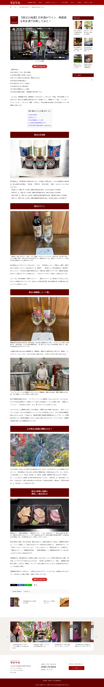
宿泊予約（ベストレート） (52, 2)
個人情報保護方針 (57, 680)
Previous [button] (8, 637)
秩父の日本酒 (32, 114)
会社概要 (45, 680)
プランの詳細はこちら (77, 668)
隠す (49, 111)
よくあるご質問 (64, 2)
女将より (41, 2)
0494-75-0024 (48, 667)
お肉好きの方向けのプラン (38, 571)
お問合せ (79, 2)
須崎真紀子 (19, 591)
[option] (20, 636)
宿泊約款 (50, 680)
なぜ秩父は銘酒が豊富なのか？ (37, 122)
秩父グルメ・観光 (88, 2)
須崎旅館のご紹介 (32, 2)
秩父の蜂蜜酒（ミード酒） (36, 120)
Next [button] (96, 637)
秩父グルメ (14, 18)
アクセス (72, 2)
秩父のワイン (32, 117)
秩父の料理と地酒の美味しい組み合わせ (39, 125)
